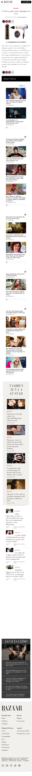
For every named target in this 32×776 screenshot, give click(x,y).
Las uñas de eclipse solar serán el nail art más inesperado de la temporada (15, 555)
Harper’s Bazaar (21, 17)
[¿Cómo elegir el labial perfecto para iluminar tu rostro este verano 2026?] (9, 532)
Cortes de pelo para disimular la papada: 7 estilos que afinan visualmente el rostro (16, 680)
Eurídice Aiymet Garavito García (19, 527)
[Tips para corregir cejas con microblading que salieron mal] (16, 404)
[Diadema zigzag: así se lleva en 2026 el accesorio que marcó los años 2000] (9, 567)
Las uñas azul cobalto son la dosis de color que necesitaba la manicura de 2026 (17, 688)
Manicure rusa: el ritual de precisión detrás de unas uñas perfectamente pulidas (15, 444)
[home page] (8, 2)
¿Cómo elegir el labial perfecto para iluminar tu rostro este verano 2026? (16, 538)
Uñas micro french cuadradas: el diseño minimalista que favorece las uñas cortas (17, 664)
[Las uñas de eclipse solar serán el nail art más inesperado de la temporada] (9, 550)
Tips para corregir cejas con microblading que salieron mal (14, 417)
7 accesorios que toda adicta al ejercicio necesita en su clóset (15, 695)
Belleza (16, 8)
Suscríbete (26, 2)
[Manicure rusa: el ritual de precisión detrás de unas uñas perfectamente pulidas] (16, 430)
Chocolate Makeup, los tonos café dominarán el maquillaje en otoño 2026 (16, 672)
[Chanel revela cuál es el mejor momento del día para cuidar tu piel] (16, 484)
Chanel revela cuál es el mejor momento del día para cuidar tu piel (16, 497)
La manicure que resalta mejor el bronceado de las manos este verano (14, 471)
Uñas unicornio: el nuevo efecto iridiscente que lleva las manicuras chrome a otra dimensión (14, 519)
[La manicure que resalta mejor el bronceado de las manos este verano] (16, 458)
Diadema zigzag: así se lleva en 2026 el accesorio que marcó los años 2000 (15, 573)
